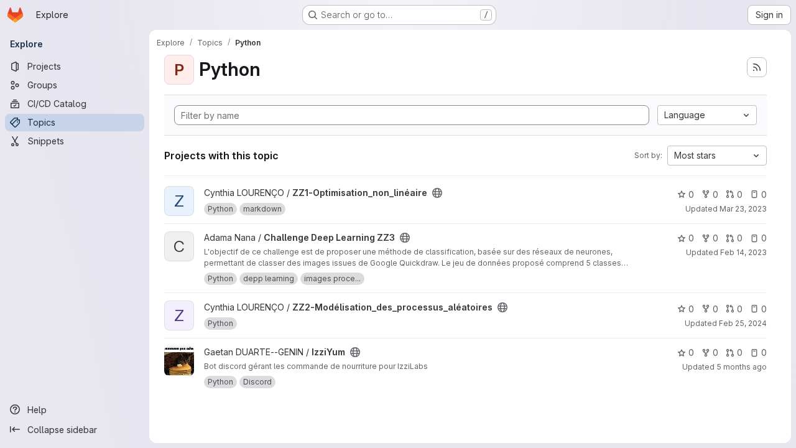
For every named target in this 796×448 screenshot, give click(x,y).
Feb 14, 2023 (743, 252)
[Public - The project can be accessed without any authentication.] (437, 193)
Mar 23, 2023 (743, 208)
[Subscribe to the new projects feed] (757, 67)
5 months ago (741, 366)
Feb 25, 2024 (743, 323)
